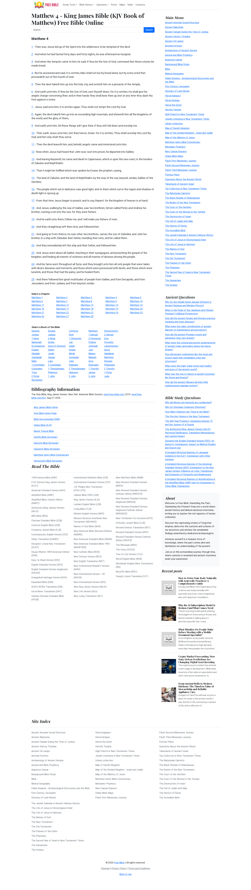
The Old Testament (175, 258)
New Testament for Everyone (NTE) (134, 518)
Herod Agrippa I (173, 95)
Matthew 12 (62, 305)
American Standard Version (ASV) (48, 490)
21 (32, 234)
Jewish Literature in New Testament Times (187, 118)
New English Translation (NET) (89, 561)
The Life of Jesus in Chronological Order (185, 239)
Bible (167, 69)
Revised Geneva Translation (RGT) (133, 527)
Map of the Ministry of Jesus (180, 137)
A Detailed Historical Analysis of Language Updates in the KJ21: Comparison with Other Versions (187, 456)
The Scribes (171, 285)
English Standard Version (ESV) (47, 564)
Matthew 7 (62, 301)
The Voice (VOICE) (125, 549)
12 (32, 151)
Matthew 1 (37, 297)
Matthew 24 (111, 312)
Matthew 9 (111, 301)
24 (32, 264)
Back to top (125, 874)
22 (32, 245)
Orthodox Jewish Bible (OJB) (130, 523)
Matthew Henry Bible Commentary (51, 455)
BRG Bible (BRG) (39, 516)
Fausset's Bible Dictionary (47, 449)
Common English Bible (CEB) (45, 525)
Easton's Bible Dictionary (46, 443)
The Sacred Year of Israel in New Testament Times (57, 840)
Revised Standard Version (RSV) (132, 532)
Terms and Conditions (139, 868)
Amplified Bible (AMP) (42, 495)
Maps (122, 4)
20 (32, 226)
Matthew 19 (111, 309)
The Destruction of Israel (178, 216)
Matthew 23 (87, 312)
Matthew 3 (86, 297)
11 (32, 144)
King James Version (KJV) (87, 499)
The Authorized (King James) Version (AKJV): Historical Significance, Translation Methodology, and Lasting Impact (190, 433)
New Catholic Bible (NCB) (86, 552)
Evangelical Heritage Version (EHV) (49, 577)
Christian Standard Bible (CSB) (46, 520)
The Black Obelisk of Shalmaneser (182, 197)
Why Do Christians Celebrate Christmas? (185, 407)
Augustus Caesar (173, 59)
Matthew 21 (38, 312)
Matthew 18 (87, 309)
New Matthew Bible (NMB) (129, 477)
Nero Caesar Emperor (176, 151)
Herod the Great (173, 105)
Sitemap (105, 868)
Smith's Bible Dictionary (46, 437)
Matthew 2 (62, 297)
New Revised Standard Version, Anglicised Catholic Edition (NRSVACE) (132, 510)
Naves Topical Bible (44, 431)
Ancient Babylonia (174, 27)
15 (32, 177)
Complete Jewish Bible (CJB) (46, 529)
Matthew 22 (62, 312)
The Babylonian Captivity (177, 193)
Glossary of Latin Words (177, 91)
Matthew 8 (86, 301)
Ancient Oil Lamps (174, 41)
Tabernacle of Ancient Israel (179, 184)
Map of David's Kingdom (177, 128)
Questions (101, 4)
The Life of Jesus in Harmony (180, 244)
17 (32, 200)
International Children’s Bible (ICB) (91, 477)
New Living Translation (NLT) (88, 596)
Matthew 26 (38, 316)
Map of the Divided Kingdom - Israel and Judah (189, 132)
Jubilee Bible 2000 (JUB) (86, 495)
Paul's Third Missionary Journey (181, 170)
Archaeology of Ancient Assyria (181, 50)
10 (32, 133)
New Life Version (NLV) (85, 591)
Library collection (174, 123)
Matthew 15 (136, 305)
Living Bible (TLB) (83, 509)
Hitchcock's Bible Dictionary (48, 461)
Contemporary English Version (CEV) (49, 534)
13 (32, 159)
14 (32, 170)
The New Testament (175, 253)
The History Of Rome (176, 225)
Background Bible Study (177, 64)
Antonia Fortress (173, 45)
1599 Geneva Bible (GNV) (44, 477)
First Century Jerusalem (177, 86)
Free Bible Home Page (45, 413)
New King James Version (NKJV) (90, 586)
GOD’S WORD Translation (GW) (47, 586)
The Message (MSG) (126, 545)
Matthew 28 (87, 316)
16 (32, 189)
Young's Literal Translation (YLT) (132, 576)
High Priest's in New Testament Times (184, 114)
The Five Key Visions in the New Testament (187, 416)
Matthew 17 (62, 309)
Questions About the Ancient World (183, 179)
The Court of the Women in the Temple (185, 211)
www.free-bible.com (114, 394)
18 (32, 208)
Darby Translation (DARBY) (45, 539)
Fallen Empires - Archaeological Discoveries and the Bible (60, 788)
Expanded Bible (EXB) (42, 582)
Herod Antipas (172, 100)
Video (130, 4)
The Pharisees (172, 267)
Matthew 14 (111, 305)
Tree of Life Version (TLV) (129, 554)
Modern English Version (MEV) (89, 513)
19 (32, 219)
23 (32, 252)
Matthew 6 (37, 301)
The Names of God (174, 249)
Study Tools (69, 4)
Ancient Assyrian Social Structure (182, 22)
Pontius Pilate (172, 174)
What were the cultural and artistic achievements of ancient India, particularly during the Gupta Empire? (190, 346)
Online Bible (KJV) (43, 425)
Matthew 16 (38, 309)
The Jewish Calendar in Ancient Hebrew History (189, 235)
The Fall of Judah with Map (179, 221)
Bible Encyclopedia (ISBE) (47, 419)
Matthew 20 (136, 309)
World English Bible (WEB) (129, 559)
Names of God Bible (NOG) (87, 526)
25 (32, 279)
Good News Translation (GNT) (46, 591)
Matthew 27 (62, 316)
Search (149, 29)
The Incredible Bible (175, 230)
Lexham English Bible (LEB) (87, 504)
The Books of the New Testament (182, 202)
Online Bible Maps (174, 156)
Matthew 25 (136, 312)
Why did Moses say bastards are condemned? (188, 402)
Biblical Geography (174, 73)
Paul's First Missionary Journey (180, 160)
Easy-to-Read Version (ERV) (45, 560)
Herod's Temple (173, 109)
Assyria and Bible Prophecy (179, 55)
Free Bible (119, 862)
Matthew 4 (111, 297)
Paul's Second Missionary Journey (182, 165)
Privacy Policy (119, 868)
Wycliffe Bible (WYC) (126, 571)
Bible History (85, 4)
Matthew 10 (136, 301)
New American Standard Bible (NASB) (93, 539)
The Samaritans (173, 280)
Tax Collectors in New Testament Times (186, 188)
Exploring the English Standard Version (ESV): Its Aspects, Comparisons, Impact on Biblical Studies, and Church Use (190, 444)
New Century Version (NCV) (88, 556)
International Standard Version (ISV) (92, 482)
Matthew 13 (87, 305)
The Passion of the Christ (178, 262)
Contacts (140, 4)
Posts (114, 4)
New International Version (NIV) (90, 582)
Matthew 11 (38, 305)
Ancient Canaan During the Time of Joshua (186, 31)
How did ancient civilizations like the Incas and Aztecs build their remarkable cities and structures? (188, 358)
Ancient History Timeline (177, 36)
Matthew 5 (135, 297)
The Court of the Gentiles (178, 207)
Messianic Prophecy (175, 146)
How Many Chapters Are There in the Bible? (187, 411)
